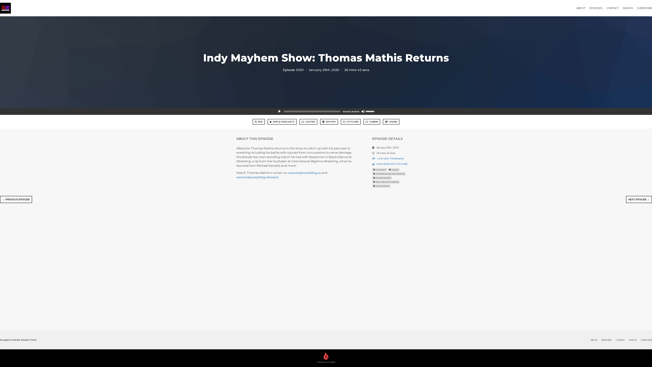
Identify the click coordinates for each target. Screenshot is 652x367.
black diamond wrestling (387, 182)
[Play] (279, 111)
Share (393, 121)
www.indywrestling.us (304, 172)
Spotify (331, 121)
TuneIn (373, 121)
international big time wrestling (390, 174)
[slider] (370, 111)
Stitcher (352, 121)
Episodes (596, 8)
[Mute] (363, 111)
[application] (326, 111)
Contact (613, 8)
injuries (394, 170)
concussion (380, 170)
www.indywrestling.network (257, 177)
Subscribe (644, 8)
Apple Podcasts (283, 121)
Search (628, 8)
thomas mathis (382, 186)
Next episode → (639, 199)
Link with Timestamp (390, 158)
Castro (310, 121)
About (580, 8)
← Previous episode (16, 199)
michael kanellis (383, 178)
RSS (260, 121)
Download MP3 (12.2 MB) (391, 163)
